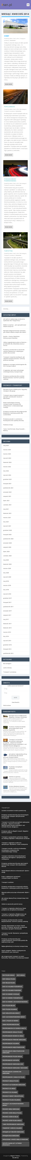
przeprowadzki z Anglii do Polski (13, 1077)
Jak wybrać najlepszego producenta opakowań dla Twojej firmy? (14, 319)
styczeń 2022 (7, 475)
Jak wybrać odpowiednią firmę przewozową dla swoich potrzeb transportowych (15, 755)
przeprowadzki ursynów (11, 1060)
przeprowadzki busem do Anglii (13, 1036)
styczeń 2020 (7, 577)
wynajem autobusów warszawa (13, 1132)
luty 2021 (6, 522)
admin (10, 38)
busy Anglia (21, 975)
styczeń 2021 (7, 526)
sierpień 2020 (7, 547)
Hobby (6, 36)
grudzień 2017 (7, 598)
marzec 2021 (7, 517)
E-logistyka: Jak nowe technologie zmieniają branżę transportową (13, 371)
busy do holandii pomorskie (12, 990)
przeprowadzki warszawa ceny (13, 1064)
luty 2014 (6, 636)
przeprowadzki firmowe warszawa (14, 1039)
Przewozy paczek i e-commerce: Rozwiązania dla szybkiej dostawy (13, 419)
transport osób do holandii (12, 1128)
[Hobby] (15, 26)
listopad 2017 (7, 602)
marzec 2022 (7, 466)
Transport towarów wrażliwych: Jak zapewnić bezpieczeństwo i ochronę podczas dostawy (14, 358)
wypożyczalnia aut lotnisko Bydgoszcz (12, 1144)
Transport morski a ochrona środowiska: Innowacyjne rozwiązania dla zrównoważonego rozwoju (14, 850)
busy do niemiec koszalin (11, 994)
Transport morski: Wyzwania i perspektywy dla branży (15, 933)
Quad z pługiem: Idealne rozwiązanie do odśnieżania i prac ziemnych (14, 951)
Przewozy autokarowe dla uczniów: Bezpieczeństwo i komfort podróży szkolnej (13, 377)
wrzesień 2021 (7, 492)
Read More (8, 84)
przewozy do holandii (10, 1092)
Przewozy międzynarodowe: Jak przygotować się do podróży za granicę (14, 728)
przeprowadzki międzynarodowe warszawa (13, 1052)
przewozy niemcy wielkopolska (13, 1096)
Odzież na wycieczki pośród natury (12, 904)
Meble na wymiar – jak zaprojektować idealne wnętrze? (14, 325)
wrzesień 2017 (7, 611)
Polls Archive (7, 705)
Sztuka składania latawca (16, 786)
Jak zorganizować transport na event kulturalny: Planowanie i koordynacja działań (15, 957)
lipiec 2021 (6, 500)
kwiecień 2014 (7, 628)
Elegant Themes (15, 1156)
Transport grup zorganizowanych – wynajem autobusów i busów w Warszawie (14, 396)
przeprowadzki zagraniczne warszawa (12, 1072)
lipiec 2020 (6, 551)
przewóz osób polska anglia (12, 1120)
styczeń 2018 (7, 594)
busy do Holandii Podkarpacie (12, 986)
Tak (6, 689)
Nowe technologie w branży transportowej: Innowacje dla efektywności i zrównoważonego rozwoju (13, 405)
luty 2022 (6, 471)
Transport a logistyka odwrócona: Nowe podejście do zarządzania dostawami (14, 909)
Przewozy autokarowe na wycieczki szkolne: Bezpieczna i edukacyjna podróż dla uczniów (13, 351)
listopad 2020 (7, 534)
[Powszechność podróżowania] (15, 168)
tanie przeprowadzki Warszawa (13, 1124)
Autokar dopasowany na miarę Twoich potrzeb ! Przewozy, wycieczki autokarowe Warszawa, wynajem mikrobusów (14, 927)
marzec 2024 (7, 454)
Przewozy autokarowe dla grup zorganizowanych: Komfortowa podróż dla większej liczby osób (14, 940)
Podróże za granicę (14, 776)
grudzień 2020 (7, 530)
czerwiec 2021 (7, 505)
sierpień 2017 (7, 615)
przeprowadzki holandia (11, 1043)
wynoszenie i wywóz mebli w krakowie (15, 1139)
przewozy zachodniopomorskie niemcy (13, 1104)
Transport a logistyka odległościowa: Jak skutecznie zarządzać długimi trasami (14, 914)
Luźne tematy (7, 668)
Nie (6, 693)
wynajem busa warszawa (11, 1135)
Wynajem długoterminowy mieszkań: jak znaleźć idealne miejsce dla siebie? (14, 331)
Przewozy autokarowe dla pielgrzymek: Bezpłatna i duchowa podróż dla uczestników (15, 413)
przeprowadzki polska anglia (12, 1056)
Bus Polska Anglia (8, 975)
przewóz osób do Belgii (10, 1116)
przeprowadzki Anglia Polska (12, 1032)
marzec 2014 (7, 632)
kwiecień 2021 (7, 513)
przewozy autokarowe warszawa (14, 1084)
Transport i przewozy (9, 111)
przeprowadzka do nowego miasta (14, 1028)
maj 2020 (6, 560)
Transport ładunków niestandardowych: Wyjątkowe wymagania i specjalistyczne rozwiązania (14, 857)
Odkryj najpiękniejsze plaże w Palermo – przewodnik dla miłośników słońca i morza (15, 343)
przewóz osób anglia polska (12, 1113)
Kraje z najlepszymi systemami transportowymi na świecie (11, 877)
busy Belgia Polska (9, 983)
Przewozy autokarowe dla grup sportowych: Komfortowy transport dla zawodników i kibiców (15, 864)
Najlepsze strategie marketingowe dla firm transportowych (14, 365)
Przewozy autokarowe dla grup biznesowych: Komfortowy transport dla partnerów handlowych (15, 816)
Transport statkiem (8, 882)
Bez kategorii (23, 109)
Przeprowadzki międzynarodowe (13, 1047)
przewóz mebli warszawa (11, 1109)
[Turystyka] (15, 240)
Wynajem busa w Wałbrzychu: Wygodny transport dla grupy (15, 390)
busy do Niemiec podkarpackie (12, 998)
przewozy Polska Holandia (11, 1100)
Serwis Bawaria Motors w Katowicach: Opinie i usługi (15, 871)
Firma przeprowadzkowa (11, 1024)
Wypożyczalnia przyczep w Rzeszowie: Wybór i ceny (15, 893)
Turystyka (8, 251)
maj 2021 (6, 509)
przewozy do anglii (9, 1088)
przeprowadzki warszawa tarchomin (15, 1068)
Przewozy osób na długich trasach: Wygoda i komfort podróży (15, 831)
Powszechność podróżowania (10, 180)
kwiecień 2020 (7, 564)
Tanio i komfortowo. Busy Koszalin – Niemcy (14, 429)
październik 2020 (8, 539)
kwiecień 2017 (7, 623)
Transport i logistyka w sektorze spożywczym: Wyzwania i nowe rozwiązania (15, 843)
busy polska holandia (10, 1009)
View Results (15, 702)
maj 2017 (6, 619)
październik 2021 (8, 488)
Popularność (9, 107)
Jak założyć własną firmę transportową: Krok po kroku (15, 899)
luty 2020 (6, 573)
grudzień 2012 (7, 645)
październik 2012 (8, 653)
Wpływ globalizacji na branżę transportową (15, 946)
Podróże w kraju (8, 425)
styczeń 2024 (7, 458)
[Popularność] (15, 96)
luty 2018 (6, 589)
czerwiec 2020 (7, 556)
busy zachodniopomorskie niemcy (14, 1017)
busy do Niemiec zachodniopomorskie (15, 1002)
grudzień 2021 (7, 479)
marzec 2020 (7, 568)
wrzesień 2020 (7, 543)
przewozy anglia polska (11, 1081)
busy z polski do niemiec (11, 1021)
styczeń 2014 (7, 640)
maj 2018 (6, 581)
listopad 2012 (7, 649)
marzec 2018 (7, 585)
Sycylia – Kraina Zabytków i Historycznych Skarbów (11, 337)
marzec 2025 (7, 449)
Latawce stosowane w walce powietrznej (14, 810)
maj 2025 (6, 445)
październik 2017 (8, 606)
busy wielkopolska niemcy (11, 1013)
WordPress (15, 1157)
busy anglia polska (9, 979)
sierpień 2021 (7, 496)
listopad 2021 (7, 483)
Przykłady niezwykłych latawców (15, 767)
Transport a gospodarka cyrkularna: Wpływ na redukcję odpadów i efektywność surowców (15, 837)
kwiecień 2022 (7, 462)
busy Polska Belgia (9, 1005)
